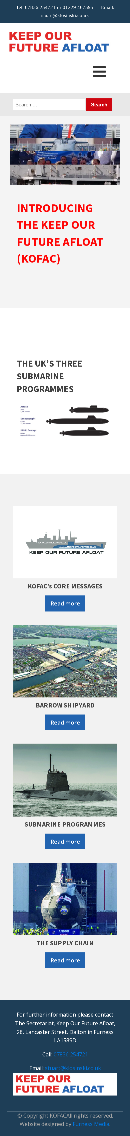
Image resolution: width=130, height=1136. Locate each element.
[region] (65, 154)
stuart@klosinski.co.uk (65, 15)
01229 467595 (78, 7)
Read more (65, 603)
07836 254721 (40, 7)
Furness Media (91, 1124)
